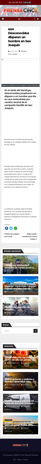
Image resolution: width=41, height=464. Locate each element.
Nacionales (8, 354)
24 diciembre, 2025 (13, 363)
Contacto (25, 459)
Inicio (14, 459)
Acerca (19, 459)
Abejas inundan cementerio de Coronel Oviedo (29, 236)
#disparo (24, 51)
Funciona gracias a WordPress (11, 455)
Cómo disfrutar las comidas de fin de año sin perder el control (20, 360)
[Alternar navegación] (19, 19)
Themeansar (34, 455)
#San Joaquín (13, 54)
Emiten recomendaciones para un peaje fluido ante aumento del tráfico (19, 425)
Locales (11, 29)
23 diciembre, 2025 (13, 428)
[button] (34, 19)
